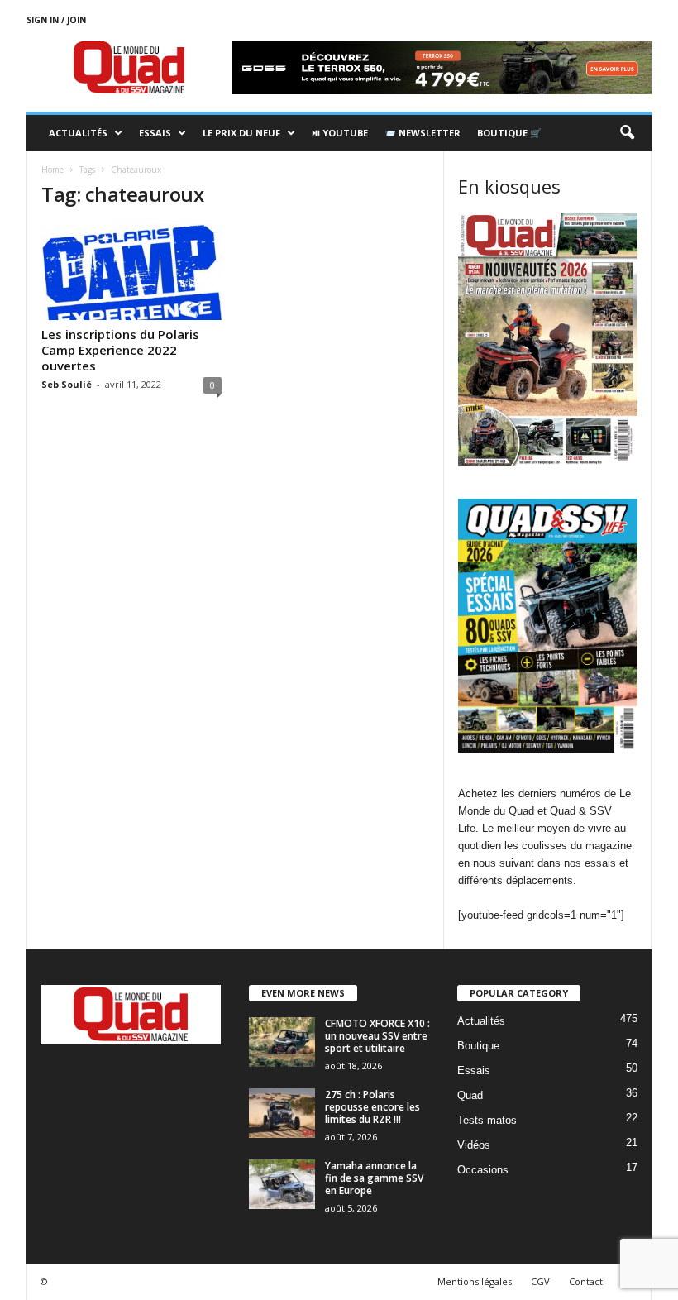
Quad (470, 1095)
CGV (540, 1281)
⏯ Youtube (340, 133)
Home (52, 169)
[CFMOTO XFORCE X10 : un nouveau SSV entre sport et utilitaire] (282, 1042)
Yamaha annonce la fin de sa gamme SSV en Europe (374, 1178)
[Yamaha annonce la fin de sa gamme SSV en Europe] (282, 1184)
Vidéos (473, 1145)
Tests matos (487, 1120)
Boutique (478, 1046)
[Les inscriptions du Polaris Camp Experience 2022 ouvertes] (131, 272)
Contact (586, 1281)
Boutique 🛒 (509, 133)
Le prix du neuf (241, 133)
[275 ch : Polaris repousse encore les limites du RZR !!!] (282, 1113)
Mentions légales (474, 1281)
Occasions (482, 1170)
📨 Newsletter (422, 133)
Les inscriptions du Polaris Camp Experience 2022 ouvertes (120, 350)
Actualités (78, 133)
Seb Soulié (66, 384)
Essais (155, 133)
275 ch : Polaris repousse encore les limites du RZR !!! (372, 1106)
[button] (627, 133)
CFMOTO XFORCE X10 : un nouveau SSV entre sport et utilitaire (377, 1035)
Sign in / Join (56, 20)
